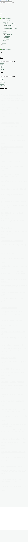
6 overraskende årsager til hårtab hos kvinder (12, 480)
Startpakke (2, 67)
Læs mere (3, 104)
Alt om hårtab (7, 228)
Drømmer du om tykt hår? (12, 320)
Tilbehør (2, 69)
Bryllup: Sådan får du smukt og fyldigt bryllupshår (13, 410)
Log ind (4, 7)
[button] (1, 43)
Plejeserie (2, 66)
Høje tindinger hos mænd (12, 345)
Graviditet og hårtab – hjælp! (13, 189)
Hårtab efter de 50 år (10, 123)
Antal (4, 10)
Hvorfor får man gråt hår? (12, 241)
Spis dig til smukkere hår (11, 467)
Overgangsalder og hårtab (12, 382)
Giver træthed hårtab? (10, 161)
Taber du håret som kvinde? (13, 135)
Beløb (4, 9)
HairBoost (2, 63)
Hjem (1, 85)
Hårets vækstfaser (9, 308)
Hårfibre (1, 64)
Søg (14, 61)
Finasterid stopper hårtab (12, 95)
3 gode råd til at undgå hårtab (13, 202)
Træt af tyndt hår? (8, 358)
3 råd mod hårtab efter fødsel (13, 439)
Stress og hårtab (8, 253)
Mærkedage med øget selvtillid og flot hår (10, 175)
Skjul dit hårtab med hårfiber (13, 369)
